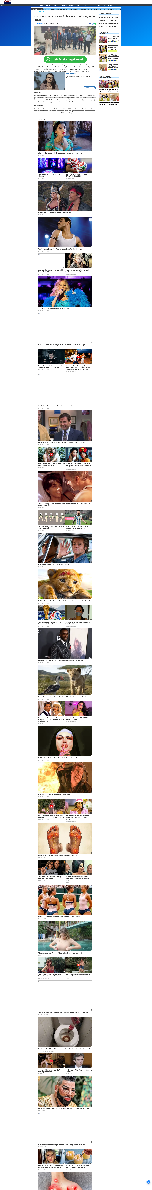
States (84, 5)
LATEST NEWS (105, 13)
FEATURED (103, 33)
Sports (71, 5)
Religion (91, 5)
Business (64, 5)
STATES (41, 12)
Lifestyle (78, 5)
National (48, 5)
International (56, 5)
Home (41, 5)
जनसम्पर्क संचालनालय (108, 5)
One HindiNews (40, 23)
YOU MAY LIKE (105, 77)
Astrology (98, 5)
